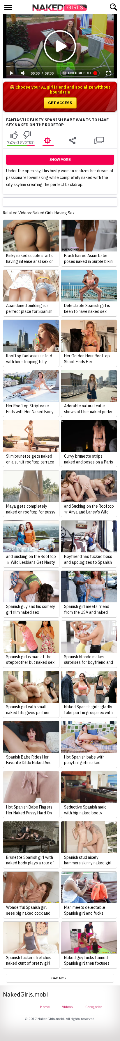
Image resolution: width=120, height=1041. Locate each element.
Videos (67, 1006)
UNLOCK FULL (80, 73)
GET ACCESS (60, 102)
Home (45, 1006)
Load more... (60, 978)
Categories (94, 1006)
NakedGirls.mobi (61, 7)
